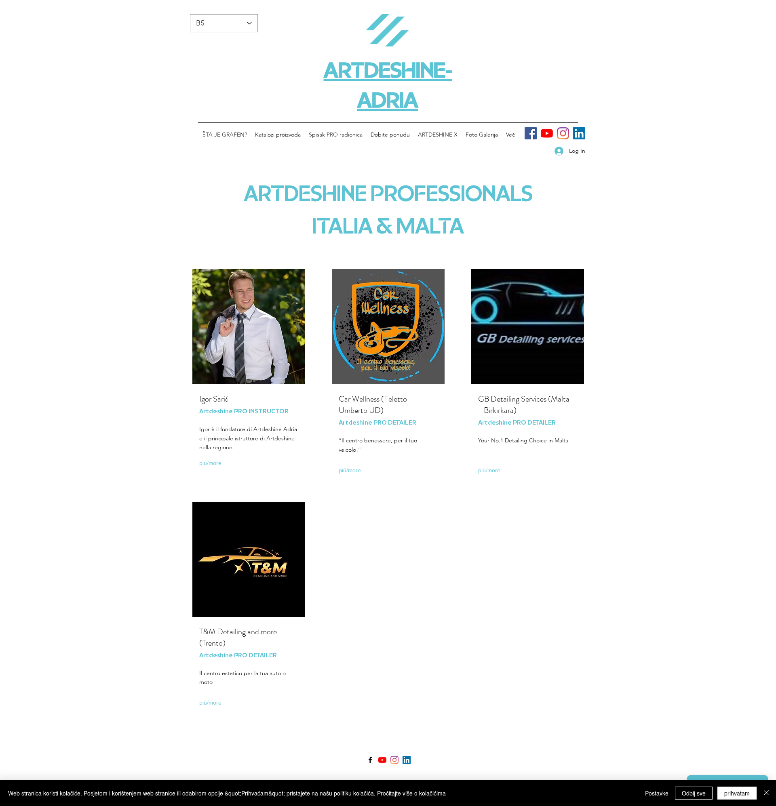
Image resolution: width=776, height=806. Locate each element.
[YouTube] (547, 133)
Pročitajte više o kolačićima (411, 793)
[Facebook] (531, 133)
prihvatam (737, 793)
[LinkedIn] (579, 133)
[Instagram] (563, 133)
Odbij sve (694, 793)
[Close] (766, 793)
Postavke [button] (656, 793)
